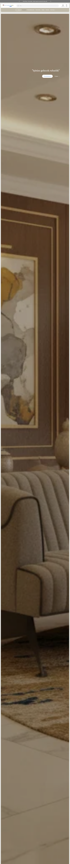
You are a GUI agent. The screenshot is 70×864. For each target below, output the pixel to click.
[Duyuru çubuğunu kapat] (68, 1)
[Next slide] (50, 1)
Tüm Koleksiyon (47, 76)
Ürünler (56, 76)
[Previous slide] (19, 1)
